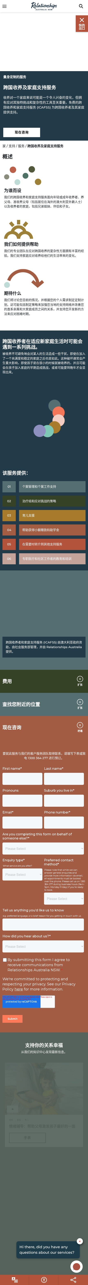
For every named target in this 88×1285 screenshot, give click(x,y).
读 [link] (27, 1231)
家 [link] (4, 146)
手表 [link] (27, 1138)
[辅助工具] (14, 1280)
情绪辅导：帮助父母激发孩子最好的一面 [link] (42, 1126)
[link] (6, 6)
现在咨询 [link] (21, 132)
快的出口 (82, 26)
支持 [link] (12, 146)
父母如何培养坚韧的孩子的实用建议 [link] (38, 1220)
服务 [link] (21, 146)
